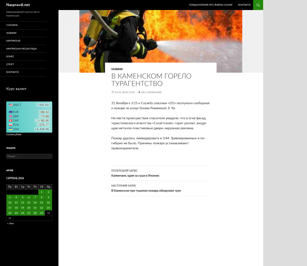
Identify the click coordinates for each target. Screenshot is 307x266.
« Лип (10, 223)
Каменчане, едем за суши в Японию (135, 173)
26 (22, 213)
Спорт (10, 64)
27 (28, 213)
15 (41, 202)
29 (41, 213)
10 (9, 202)
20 (28, 207)
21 (35, 207)
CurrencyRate (13, 134)
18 (16, 207)
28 (35, 213)
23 (48, 207)
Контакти (244, 5)
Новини (117, 69)
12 (22, 202)
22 (41, 207)
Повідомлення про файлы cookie (210, 5)
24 (9, 213)
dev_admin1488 (151, 92)
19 (22, 207)
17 (9, 207)
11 (16, 202)
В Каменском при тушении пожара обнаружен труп (146, 188)
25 (16, 213)
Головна (12, 25)
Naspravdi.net (18, 5)
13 (28, 202)
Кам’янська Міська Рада (21, 49)
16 (48, 202)
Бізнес (10, 56)
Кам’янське (13, 41)
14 (35, 202)
